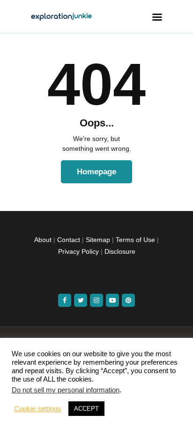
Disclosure (119, 251)
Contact (68, 239)
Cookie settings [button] (37, 409)
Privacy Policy (78, 251)
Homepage (96, 171)
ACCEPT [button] (86, 408)
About (43, 239)
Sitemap (98, 239)
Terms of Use (135, 239)
